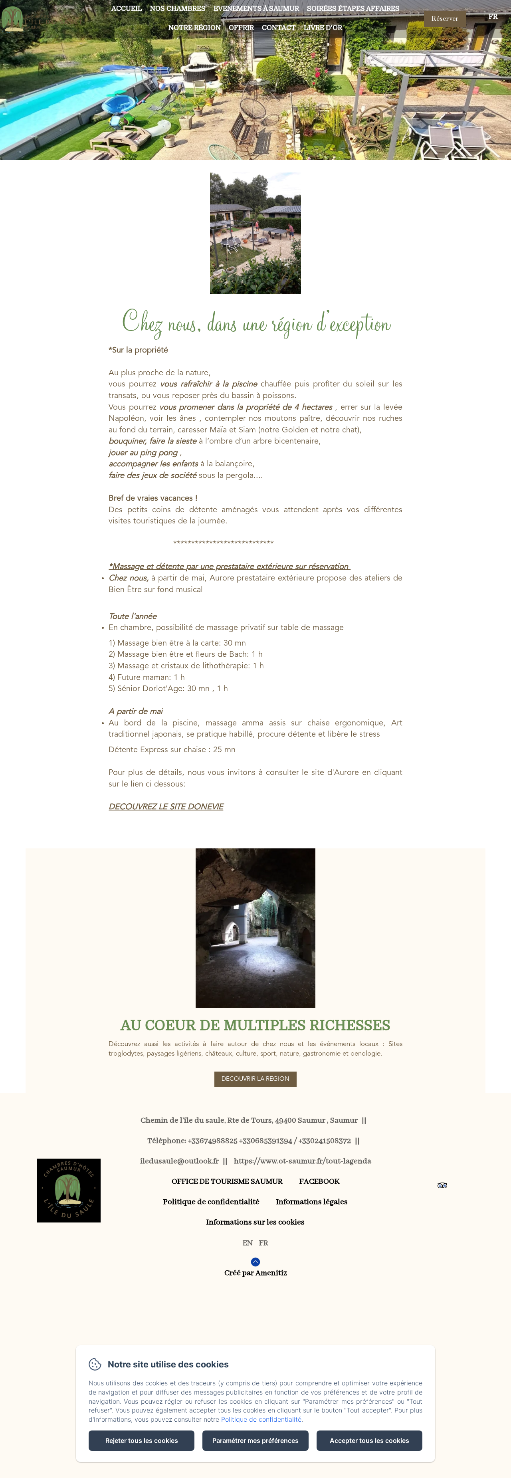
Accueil (126, 8)
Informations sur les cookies (255, 1222)
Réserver (445, 19)
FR (263, 1243)
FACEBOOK (319, 1182)
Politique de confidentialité (211, 1202)
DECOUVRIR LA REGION (255, 1079)
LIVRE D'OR (323, 28)
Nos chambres (178, 8)
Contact (279, 28)
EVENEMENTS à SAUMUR (256, 8)
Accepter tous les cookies (369, 1440)
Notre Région (194, 28)
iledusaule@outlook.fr (179, 1161)
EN (248, 1243)
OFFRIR (241, 28)
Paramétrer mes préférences (255, 1440)
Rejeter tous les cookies (141, 1440)
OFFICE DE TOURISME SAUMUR (227, 1182)
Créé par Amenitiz (255, 1273)
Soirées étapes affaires (353, 8)
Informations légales (312, 1202)
